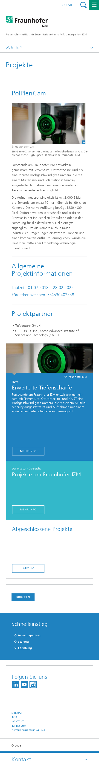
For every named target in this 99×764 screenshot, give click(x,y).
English (66, 5)
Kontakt (18, 721)
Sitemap (17, 712)
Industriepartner (29, 635)
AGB (14, 717)
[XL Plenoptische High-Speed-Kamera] (45, 123)
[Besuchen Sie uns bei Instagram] (33, 684)
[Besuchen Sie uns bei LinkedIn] (15, 684)
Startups (23, 641)
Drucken (23, 597)
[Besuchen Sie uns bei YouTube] (24, 684)
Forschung (25, 648)
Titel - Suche (83, 5)
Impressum (19, 725)
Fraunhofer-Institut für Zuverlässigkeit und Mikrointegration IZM (46, 34)
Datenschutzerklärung (29, 730)
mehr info (28, 451)
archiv (28, 568)
